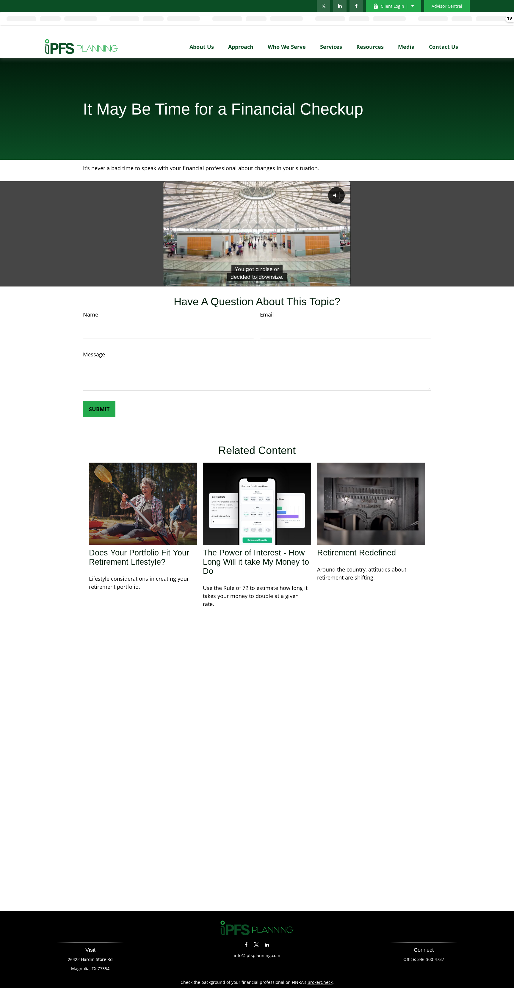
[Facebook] (356, 6)
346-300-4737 (430, 959)
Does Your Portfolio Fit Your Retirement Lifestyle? (139, 557)
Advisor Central (447, 6)
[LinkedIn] (340, 6)
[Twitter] (323, 6)
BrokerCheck (320, 982)
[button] (202, 46)
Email (267, 314)
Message (94, 354)
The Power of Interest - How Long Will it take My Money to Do (256, 562)
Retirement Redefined (356, 552)
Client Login (392, 6)
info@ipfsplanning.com (257, 955)
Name (90, 314)
